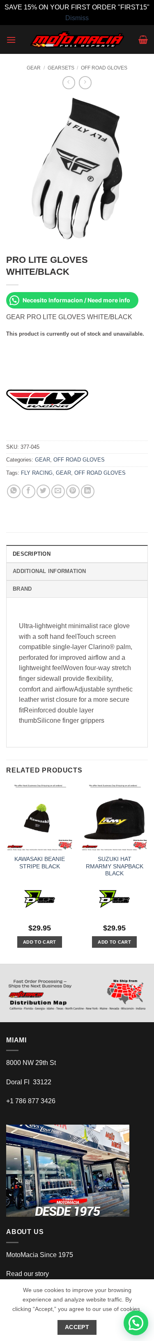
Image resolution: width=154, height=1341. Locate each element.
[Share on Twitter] (43, 491)
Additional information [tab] (49, 571)
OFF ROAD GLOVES (104, 68)
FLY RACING (37, 473)
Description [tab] (32, 554)
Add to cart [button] (39, 942)
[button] (11, 40)
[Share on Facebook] (28, 491)
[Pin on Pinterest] (73, 491)
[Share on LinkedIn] (87, 491)
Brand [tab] (22, 589)
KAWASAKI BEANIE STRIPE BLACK (39, 863)
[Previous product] (85, 82)
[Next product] (68, 82)
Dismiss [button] (77, 17)
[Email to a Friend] (58, 491)
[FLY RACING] (47, 399)
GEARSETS (61, 68)
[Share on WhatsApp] (14, 491)
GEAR (34, 68)
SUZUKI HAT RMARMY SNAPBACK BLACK (114, 866)
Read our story (27, 1273)
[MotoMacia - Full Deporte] (77, 39)
